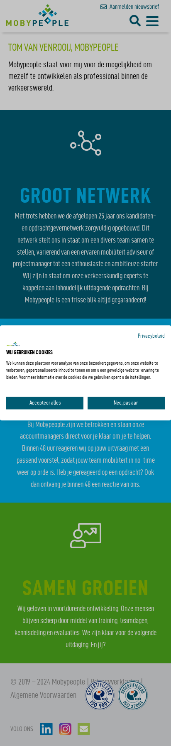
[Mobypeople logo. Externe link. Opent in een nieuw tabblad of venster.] (13, 344)
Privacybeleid (151, 336)
